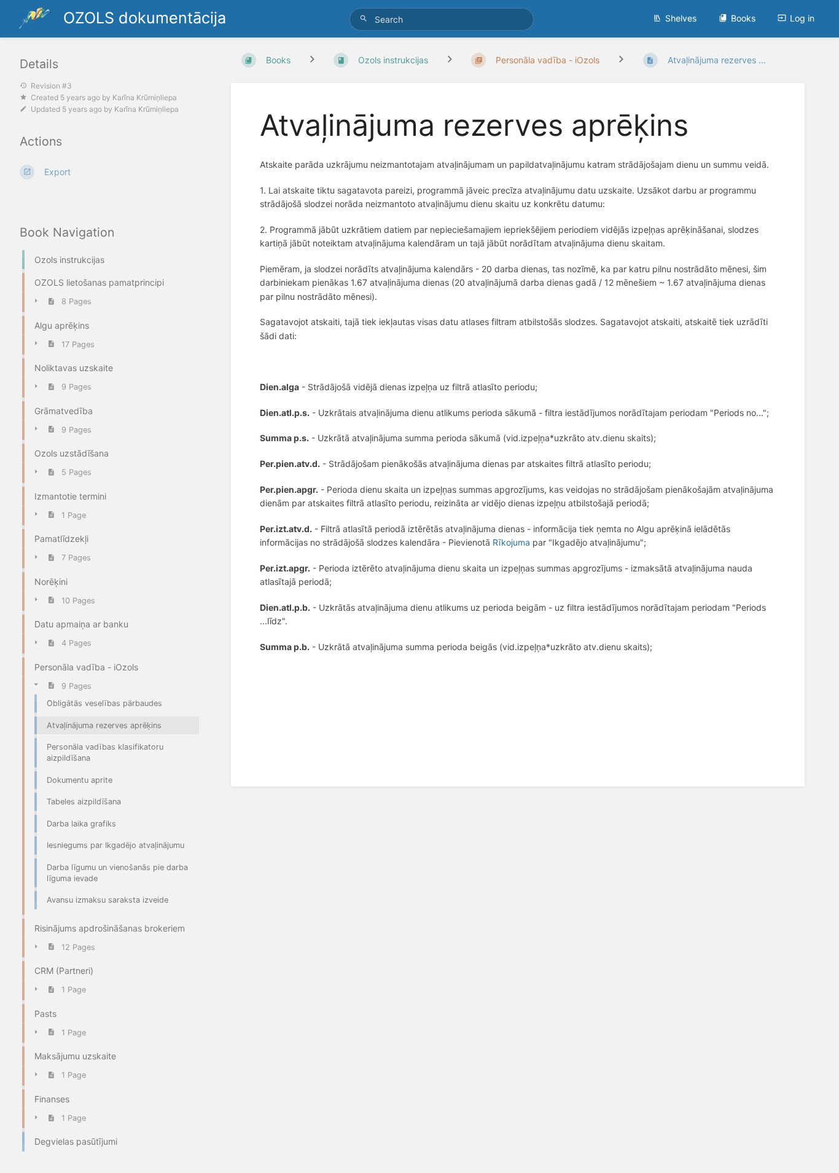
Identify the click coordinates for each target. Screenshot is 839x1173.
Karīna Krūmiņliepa (144, 97)
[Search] (365, 19)
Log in (802, 18)
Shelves (681, 18)
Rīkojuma (511, 542)
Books (743, 18)
